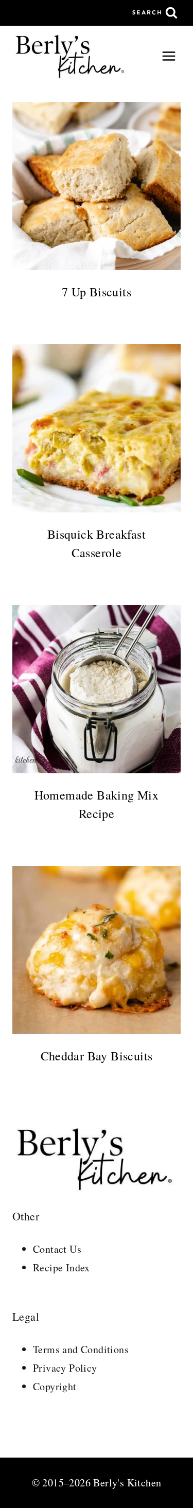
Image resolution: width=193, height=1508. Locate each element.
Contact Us (57, 1249)
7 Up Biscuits (96, 291)
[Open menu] (168, 55)
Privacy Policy (65, 1368)
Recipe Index (61, 1267)
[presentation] (96, 186)
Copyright (55, 1386)
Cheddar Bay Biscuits (97, 1056)
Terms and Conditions (81, 1349)
